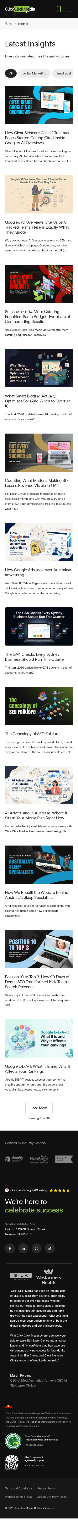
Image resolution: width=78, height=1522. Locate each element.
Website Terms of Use (18, 1496)
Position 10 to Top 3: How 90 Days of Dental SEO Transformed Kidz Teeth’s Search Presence (37, 982)
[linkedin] (23, 1248)
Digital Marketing (34, 73)
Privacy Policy (46, 1488)
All (10, 73)
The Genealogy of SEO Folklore (32, 734)
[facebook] (10, 1248)
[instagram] (37, 1248)
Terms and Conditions (18, 1488)
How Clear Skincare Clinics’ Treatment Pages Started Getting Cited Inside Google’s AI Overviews (38, 138)
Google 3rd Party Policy (52, 1496)
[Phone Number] (59, 9)
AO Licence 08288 (34, 1445)
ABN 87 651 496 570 (34, 1466)
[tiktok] (50, 1248)
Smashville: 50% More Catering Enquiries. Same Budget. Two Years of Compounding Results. (37, 317)
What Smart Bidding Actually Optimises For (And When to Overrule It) (38, 401)
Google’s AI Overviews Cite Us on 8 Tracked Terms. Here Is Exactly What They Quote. (37, 227)
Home (8, 23)
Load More (39, 1108)
